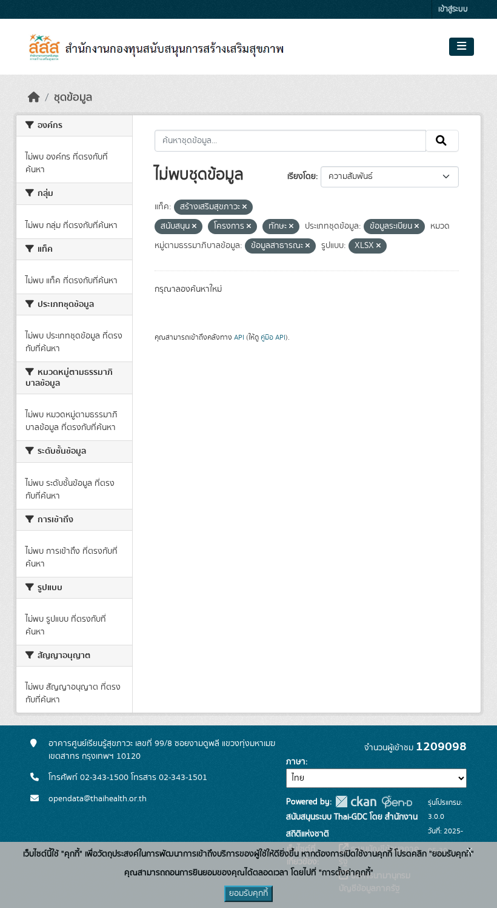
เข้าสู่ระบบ (453, 9)
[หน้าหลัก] (34, 98)
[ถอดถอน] (244, 207)
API (239, 337)
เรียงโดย (301, 176)
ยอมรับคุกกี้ (248, 893)
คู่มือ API (273, 337)
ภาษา (295, 762)
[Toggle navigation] (461, 47)
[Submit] (442, 141)
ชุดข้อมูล (73, 98)
